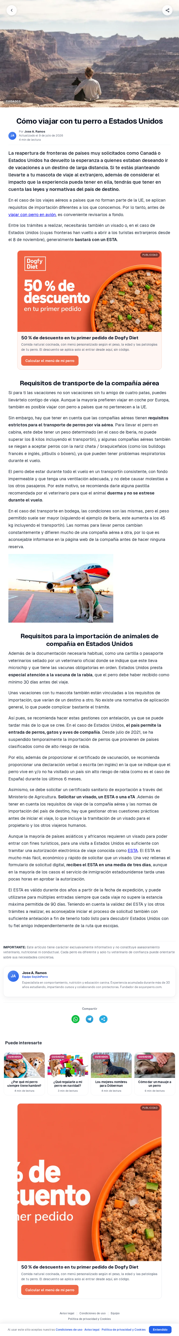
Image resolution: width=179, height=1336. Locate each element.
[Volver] (12, 10)
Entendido (160, 1329)
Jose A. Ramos (34, 131)
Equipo (115, 1313)
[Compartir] (167, 10)
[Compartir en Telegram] (89, 1019)
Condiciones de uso (92, 1313)
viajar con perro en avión (32, 214)
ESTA (133, 850)
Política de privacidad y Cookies (89, 1319)
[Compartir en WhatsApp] (75, 1019)
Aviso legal (67, 1313)
